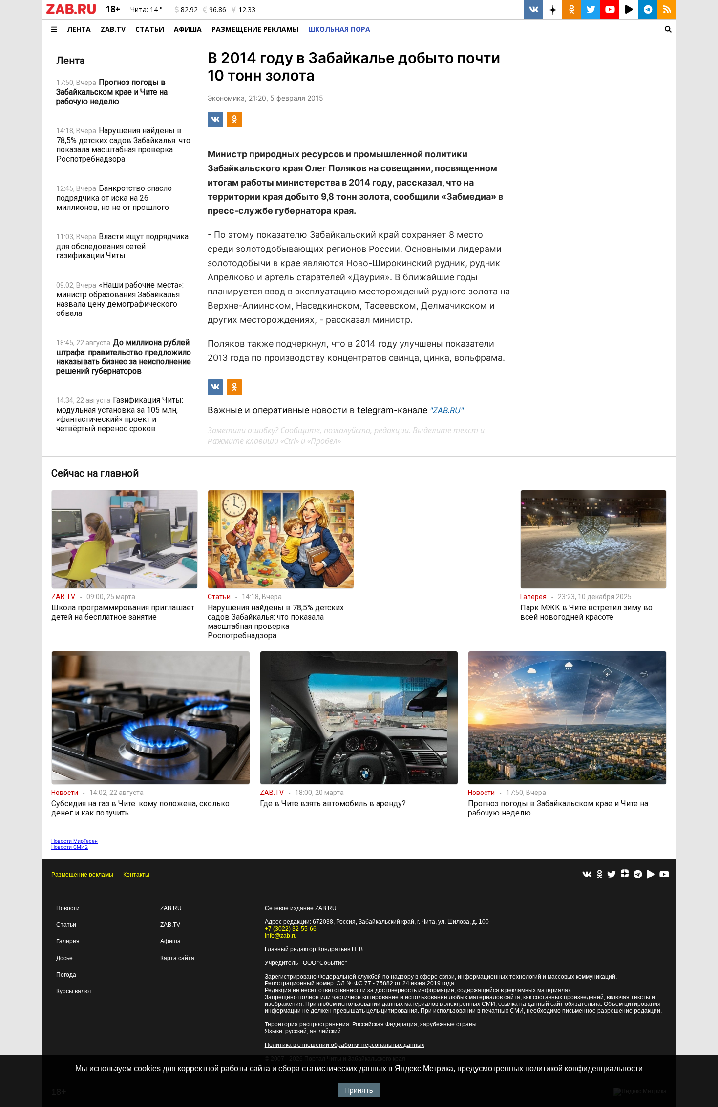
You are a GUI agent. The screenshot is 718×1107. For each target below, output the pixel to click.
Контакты (136, 874)
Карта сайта (177, 958)
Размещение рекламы (82, 874)
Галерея (68, 941)
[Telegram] (637, 875)
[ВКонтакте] (587, 875)
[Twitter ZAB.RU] (590, 9)
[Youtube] (664, 875)
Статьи (149, 29)
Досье (64, 958)
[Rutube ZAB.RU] (628, 9)
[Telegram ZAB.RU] (647, 9)
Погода (66, 974)
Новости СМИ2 (69, 847)
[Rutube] (650, 875)
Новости (68, 908)
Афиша (188, 29)
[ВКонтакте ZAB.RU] (533, 9)
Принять (359, 1090)
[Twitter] (611, 875)
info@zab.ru (281, 935)
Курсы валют (74, 991)
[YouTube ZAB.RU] (609, 9)
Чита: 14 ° (146, 9)
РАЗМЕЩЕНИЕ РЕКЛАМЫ (254, 29)
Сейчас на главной (95, 473)
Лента (79, 29)
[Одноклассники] (599, 875)
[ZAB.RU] (71, 12)
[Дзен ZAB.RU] (552, 9)
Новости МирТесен (74, 841)
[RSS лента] (666, 9)
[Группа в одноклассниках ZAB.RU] (571, 9)
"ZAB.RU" (447, 410)
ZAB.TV (113, 29)
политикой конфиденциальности (584, 1069)
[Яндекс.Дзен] (624, 874)
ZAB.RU (171, 908)
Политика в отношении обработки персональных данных (344, 1045)
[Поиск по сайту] (525, 29)
